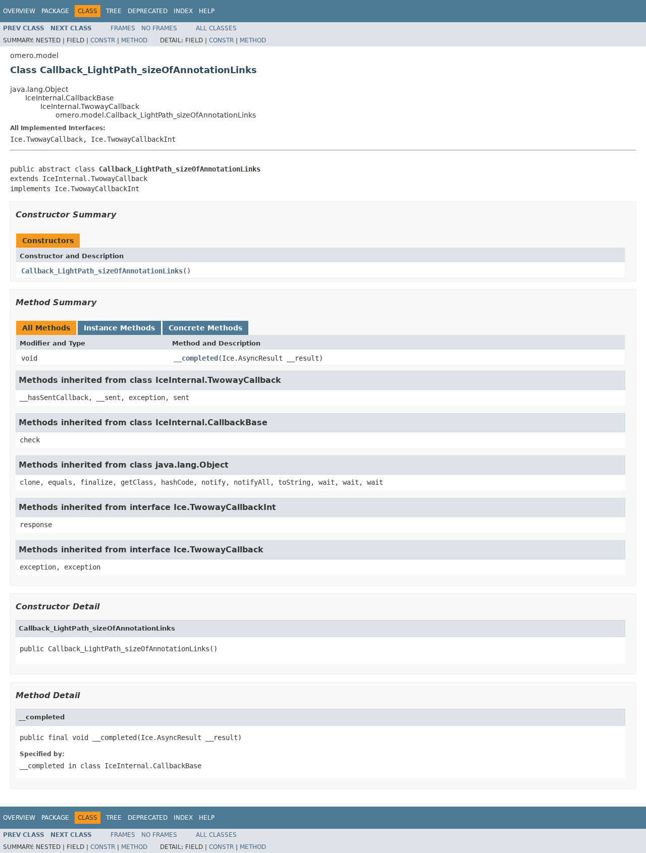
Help (206, 11)
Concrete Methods (205, 328)
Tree (114, 11)
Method (134, 40)
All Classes (216, 28)
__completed (196, 358)
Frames (123, 28)
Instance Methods (119, 328)
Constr (102, 40)
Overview (19, 11)
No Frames (159, 28)
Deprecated (148, 11)
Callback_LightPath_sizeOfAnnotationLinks (102, 271)
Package (55, 11)
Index (183, 11)
